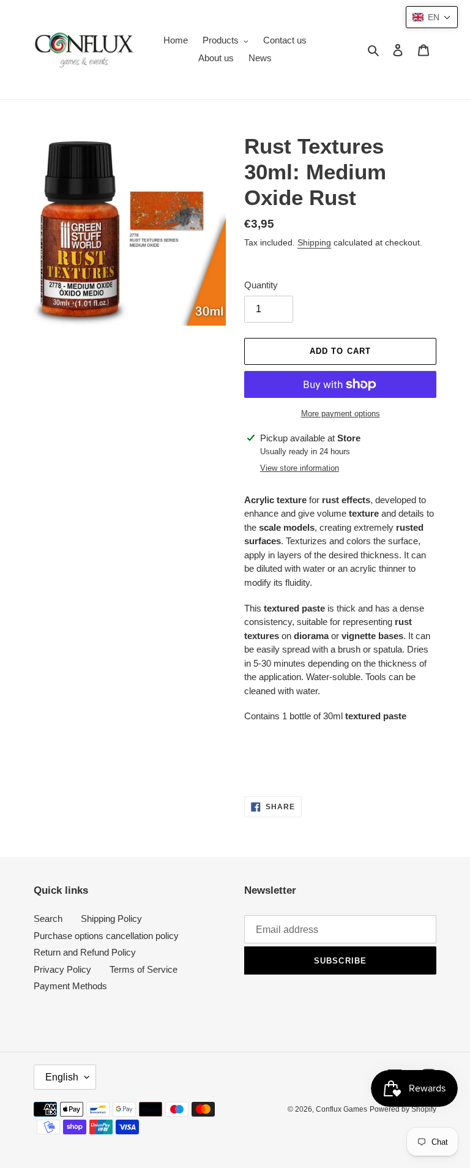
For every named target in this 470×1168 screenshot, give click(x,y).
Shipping (314, 242)
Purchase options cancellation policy (106, 935)
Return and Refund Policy (85, 952)
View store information (299, 468)
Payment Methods (70, 986)
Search (48, 918)
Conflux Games (341, 1109)
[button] (431, 17)
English (61, 1077)
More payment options (340, 413)
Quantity (261, 285)
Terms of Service (143, 969)
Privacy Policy (62, 969)
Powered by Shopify (403, 1109)
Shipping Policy (111, 918)
